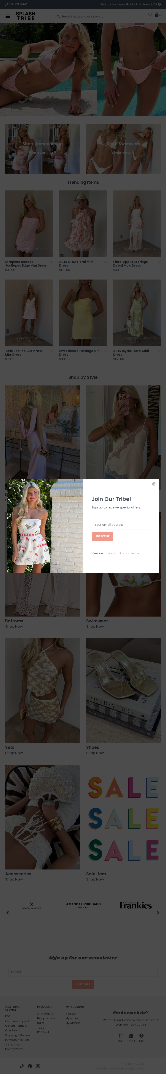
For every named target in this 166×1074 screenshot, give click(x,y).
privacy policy (114, 553)
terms (135, 553)
